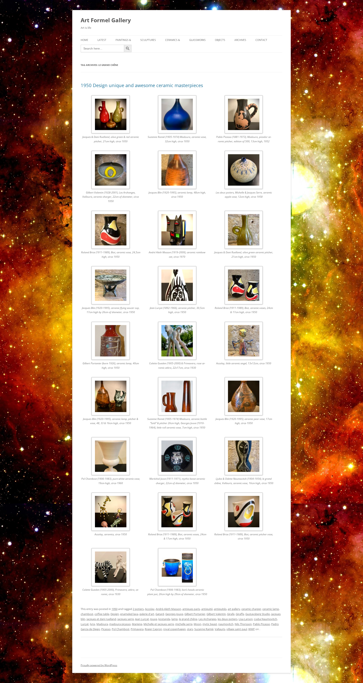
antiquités (220, 609)
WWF (251, 629)
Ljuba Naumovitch (265, 619)
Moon (197, 624)
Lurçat (85, 624)
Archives (240, 40)
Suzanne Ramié (203, 629)
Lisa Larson (246, 619)
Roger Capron (153, 629)
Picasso (105, 629)
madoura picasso (120, 624)
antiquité (207, 609)
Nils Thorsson (243, 624)
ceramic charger (251, 609)
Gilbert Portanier (194, 614)
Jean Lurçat (142, 619)
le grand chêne (188, 619)
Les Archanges (207, 619)
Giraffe (240, 614)
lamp (174, 619)
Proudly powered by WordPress (99, 665)
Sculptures (148, 40)
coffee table (102, 614)
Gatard (159, 614)
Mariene (137, 624)
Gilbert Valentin (216, 614)
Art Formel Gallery (106, 20)
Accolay (149, 609)
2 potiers (138, 609)
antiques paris (191, 609)
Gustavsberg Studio (257, 614)
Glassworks (197, 40)
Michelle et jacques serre (158, 624)
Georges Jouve (174, 614)
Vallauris (220, 629)
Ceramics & (172, 40)
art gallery (234, 609)
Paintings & (123, 40)
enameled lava (129, 614)
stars (190, 629)
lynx (92, 624)
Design (114, 614)
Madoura (102, 624)
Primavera (137, 629)
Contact (261, 40)
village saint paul (236, 629)
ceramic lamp (270, 609)
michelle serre (183, 624)
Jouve (153, 619)
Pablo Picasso (261, 624)
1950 (114, 609)
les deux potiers (227, 619)
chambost (87, 614)
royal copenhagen (174, 629)
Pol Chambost (120, 629)
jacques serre (125, 619)
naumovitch (225, 624)
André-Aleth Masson (168, 609)
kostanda (164, 619)
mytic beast (210, 624)
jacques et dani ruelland (101, 619)
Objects (220, 40)
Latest (101, 40)
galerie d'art (146, 614)
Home (84, 40)
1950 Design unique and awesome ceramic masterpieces (142, 85)
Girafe (230, 614)
